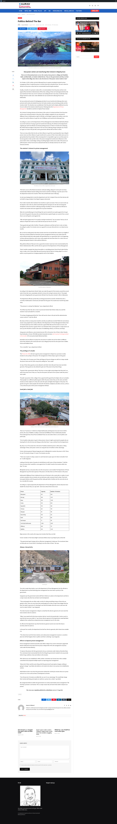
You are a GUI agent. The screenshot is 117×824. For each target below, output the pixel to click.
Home (20, 11)
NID (50, 11)
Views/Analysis (57, 11)
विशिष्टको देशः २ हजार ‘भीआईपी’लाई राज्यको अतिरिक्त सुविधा (62, 730)
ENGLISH (95, 11)
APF (45, 11)
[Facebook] (13, 75)
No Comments (48, 25)
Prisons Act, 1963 (26, 354)
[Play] (77, 33)
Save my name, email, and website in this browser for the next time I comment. (36, 765)
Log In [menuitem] (4, 1)
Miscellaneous (69, 11)
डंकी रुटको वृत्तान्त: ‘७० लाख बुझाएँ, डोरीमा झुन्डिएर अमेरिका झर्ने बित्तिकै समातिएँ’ (25, 731)
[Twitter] (13, 78)
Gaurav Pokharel (25, 25)
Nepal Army (28, 11)
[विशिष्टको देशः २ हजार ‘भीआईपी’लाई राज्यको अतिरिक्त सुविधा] (63, 723)
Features (79, 11)
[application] (87, 28)
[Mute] (95, 33)
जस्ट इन (20, 694)
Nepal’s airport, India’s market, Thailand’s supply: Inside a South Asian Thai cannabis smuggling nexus (44, 732)
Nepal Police (38, 11)
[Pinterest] (13, 85)
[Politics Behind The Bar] (44, 49)
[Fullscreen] (97, 33)
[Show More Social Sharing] (48, 28)
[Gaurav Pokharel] (27, 5)
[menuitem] (1, 1)
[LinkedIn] (13, 82)
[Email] (13, 89)
